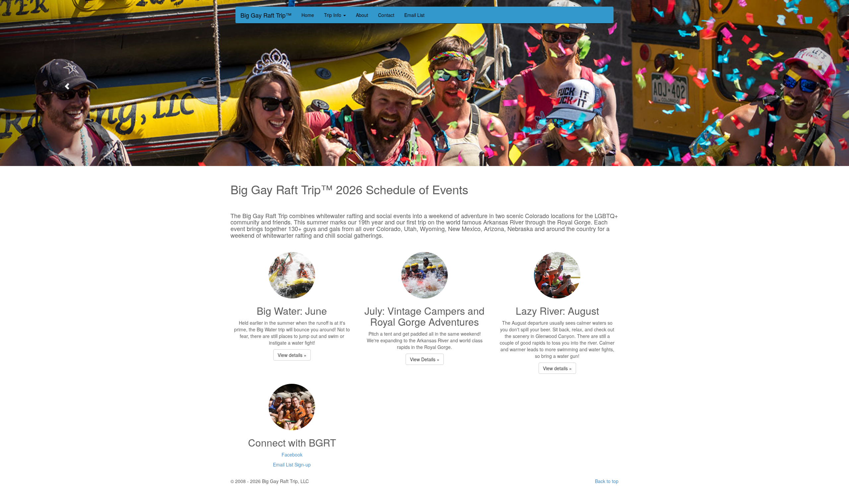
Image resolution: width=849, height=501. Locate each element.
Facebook (292, 454)
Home (307, 15)
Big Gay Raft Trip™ (266, 14)
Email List (414, 15)
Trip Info (333, 15)
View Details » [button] (424, 359)
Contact (386, 15)
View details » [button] (292, 355)
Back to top (607, 481)
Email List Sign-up (292, 464)
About (362, 15)
